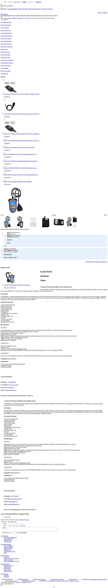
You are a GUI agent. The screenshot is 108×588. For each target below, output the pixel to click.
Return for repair (8, 571)
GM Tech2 (50, 9)
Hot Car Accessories (6, 65)
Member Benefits (90, 261)
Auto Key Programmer (35, 15)
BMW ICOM (17, 9)
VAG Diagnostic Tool (6, 33)
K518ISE (44, 9)
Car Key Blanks (5, 68)
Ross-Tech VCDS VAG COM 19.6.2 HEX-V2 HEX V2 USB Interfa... (22, 133)
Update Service (4, 73)
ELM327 (26, 9)
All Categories (4, 14)
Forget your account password (11, 558)
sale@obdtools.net (9, 387)
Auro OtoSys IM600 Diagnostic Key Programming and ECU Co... (20, 154)
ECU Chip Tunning (6, 54)
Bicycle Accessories (6, 71)
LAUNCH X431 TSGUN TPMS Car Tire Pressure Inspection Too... (21, 174)
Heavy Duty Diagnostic (6, 46)
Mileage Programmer (6, 25)
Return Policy (103, 261)
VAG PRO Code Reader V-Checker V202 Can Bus (17, 285)
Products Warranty (8, 565)
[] (24, 2)
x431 (23, 9)
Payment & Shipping (6, 544)
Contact (55, 15)
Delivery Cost (7, 550)
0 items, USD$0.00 (102, 12)
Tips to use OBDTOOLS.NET (11, 561)
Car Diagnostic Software (7, 63)
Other (5, 553)
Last (28, 519)
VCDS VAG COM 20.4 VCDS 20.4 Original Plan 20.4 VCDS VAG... (22, 140)
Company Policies (5, 564)
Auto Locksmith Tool (6, 41)
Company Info (4, 536)
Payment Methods (8, 547)
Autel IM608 (11, 9)
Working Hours (8, 540)
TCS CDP (16, 15)
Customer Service (5, 555)
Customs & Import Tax (9, 551)
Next (25, 519)
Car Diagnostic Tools (24, 15)
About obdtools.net (8, 538)
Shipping (97, 261)
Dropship (6, 575)
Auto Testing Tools (5, 57)
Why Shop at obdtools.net (10, 537)
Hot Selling (10, 15)
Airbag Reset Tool (5, 52)
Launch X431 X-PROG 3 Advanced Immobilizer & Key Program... (21, 161)
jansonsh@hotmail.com (10, 390)
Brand (5, 15)
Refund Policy (7, 567)
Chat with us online (13, 384)
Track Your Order (8, 560)
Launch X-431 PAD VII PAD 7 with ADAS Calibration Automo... (20, 168)
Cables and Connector (6, 44)
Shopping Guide (8, 548)
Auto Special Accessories (7, 60)
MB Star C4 (32, 9)
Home (2, 15)
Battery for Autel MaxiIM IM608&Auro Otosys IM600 (17, 181)
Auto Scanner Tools (6, 30)
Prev (23, 519)
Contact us (6, 557)
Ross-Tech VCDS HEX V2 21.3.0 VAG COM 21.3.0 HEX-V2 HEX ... (22, 94)
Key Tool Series (5, 27)
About (77, 581)
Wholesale (6, 576)
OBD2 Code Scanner (17, 18)
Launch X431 (45, 15)
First (20, 519)
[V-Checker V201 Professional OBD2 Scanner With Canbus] (14, 214)
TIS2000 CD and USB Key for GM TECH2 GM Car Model (19, 147)
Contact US (72, 581)
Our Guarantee (7, 541)
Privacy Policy (7, 569)
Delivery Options (8, 545)
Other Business (4, 574)
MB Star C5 (39, 9)
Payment (51, 15)
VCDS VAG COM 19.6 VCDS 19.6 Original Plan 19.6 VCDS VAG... (22, 114)
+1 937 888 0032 (11, 382)
